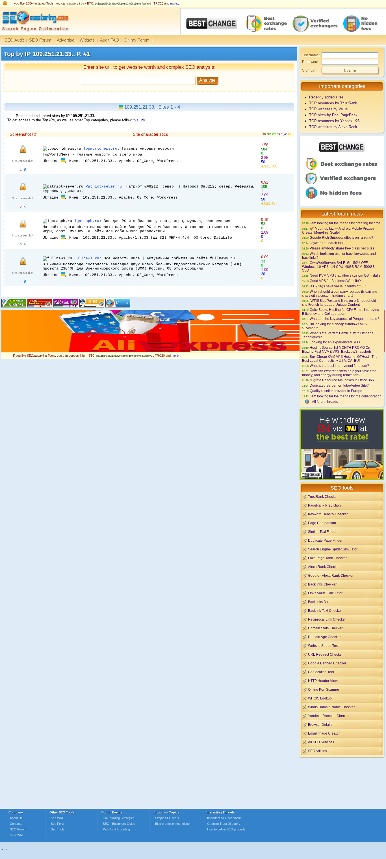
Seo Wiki (57, 818)
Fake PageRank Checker (327, 558)
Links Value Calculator (325, 593)
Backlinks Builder (321, 602)
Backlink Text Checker (325, 610)
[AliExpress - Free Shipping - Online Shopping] (193, 351)
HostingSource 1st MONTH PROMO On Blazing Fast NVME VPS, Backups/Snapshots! (337, 349)
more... (175, 3)
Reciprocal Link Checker (327, 619)
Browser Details (320, 724)
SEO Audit (14, 40)
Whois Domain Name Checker (331, 707)
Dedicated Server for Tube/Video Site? (339, 385)
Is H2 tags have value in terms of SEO (338, 286)
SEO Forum (40, 40)
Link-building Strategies (119, 818)
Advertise (65, 40)
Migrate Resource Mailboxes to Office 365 (342, 380)
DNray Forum (137, 40)
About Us (16, 818)
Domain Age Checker (324, 637)
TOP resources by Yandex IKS (334, 121)
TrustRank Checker (323, 496)
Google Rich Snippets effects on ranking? (341, 237)
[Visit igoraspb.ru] (25, 244)
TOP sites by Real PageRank (333, 115)
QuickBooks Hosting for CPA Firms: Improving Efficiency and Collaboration (340, 311)
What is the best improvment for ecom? (339, 365)
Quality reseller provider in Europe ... (338, 391)
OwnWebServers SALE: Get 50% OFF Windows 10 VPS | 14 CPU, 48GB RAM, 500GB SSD (338, 266)
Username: (311, 55)
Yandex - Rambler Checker (329, 716)
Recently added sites (326, 97)
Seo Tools (57, 829)
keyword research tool (327, 243)
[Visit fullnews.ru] (25, 281)
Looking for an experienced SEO (335, 342)
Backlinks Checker (322, 584)
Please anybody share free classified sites (342, 248)
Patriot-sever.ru (104, 186)
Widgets (87, 40)
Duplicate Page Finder (325, 540)
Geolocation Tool (321, 672)
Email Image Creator (324, 733)
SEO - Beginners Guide (119, 823)
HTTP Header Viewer (324, 681)
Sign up (308, 70)
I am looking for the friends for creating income (345, 223)
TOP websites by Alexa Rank (333, 127)
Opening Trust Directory (223, 823)
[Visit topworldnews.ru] (25, 169)
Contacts (16, 823)
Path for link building (116, 829)
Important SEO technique (224, 818)
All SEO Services (321, 742)
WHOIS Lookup (320, 698)
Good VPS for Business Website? (335, 281)
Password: (310, 62)
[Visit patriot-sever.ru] (25, 207)
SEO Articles (317, 751)
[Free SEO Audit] (65, 306)
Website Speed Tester (325, 645)
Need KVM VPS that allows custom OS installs (345, 275)
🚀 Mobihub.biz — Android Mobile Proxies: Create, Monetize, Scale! (338, 230)
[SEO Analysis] (34, 33)
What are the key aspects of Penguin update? (344, 318)
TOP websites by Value (328, 109)
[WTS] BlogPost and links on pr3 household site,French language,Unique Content (339, 302)
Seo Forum (58, 823)
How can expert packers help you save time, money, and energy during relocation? (339, 373)
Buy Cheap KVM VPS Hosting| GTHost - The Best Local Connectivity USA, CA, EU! (340, 358)
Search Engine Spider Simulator (332, 549)
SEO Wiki (16, 835)
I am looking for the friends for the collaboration (345, 396)
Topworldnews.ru (100, 149)
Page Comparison (322, 523)
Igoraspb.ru (86, 221)
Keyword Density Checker (328, 514)
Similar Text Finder (322, 531)
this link (139, 120)
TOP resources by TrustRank (333, 103)
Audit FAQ (109, 40)
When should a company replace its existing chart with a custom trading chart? (339, 293)
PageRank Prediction (324, 505)
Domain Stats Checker (325, 628)
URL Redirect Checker (325, 654)
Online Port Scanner (323, 689)
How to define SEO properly (226, 829)
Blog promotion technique (172, 823)
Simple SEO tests (167, 818)
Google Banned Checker (327, 663)
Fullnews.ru (86, 258)
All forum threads (325, 401)
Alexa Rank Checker (324, 567)
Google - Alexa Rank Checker (331, 575)
